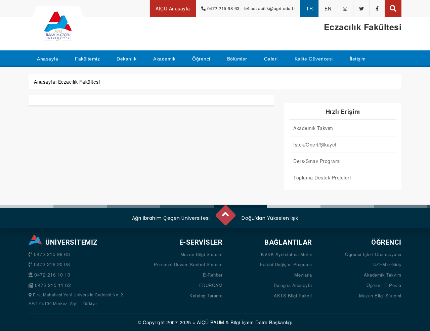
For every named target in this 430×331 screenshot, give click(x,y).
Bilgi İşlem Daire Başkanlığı (261, 322)
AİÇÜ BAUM (210, 322)
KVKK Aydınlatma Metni (286, 254)
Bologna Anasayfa (293, 285)
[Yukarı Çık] (225, 212)
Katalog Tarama (205, 295)
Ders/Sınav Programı (317, 161)
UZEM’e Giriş (387, 264)
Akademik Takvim (313, 128)
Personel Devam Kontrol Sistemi (188, 264)
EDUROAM (211, 285)
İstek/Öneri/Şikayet (315, 144)
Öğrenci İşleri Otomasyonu (373, 254)
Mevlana (303, 275)
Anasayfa (44, 81)
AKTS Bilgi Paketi (293, 295)
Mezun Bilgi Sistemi (201, 254)
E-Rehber (212, 275)
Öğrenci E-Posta (384, 285)
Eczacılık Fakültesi (79, 81)
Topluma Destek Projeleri (322, 177)
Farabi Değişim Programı (286, 264)
